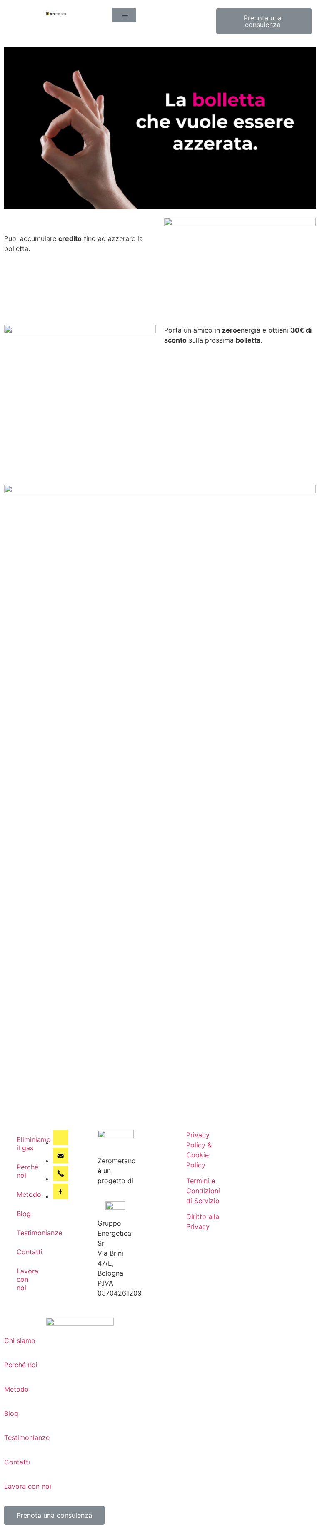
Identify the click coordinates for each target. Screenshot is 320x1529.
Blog (24, 1213)
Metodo (29, 1194)
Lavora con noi (27, 1279)
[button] (124, 15)
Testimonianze (31, 1233)
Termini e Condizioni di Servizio (203, 1191)
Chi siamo (19, 1340)
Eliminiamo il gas (31, 1143)
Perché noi (27, 1171)
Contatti (29, 1252)
